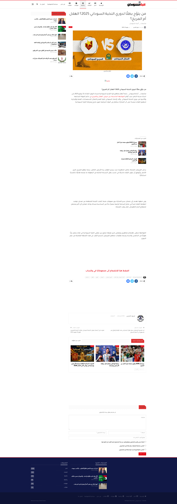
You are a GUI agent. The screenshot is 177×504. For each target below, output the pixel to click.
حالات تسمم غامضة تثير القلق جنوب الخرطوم (45, 50)
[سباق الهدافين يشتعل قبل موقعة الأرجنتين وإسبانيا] (142, 153)
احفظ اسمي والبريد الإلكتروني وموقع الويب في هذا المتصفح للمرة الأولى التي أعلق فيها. (122, 442)
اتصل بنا (42, 4)
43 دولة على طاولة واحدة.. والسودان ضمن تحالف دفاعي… (45, 27)
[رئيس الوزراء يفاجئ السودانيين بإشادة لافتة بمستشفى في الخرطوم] (62, 45)
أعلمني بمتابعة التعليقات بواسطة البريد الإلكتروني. (131, 446)
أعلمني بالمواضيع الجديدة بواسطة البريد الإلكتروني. (131, 450)
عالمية (65, 476)
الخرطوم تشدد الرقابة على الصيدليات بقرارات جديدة (45, 59)
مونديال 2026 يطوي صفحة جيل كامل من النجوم (127, 143)
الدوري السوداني (109, 277)
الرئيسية (101, 5)
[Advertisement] (107, 180)
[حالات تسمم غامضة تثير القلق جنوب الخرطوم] (62, 52)
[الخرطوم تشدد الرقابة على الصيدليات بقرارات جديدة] (62, 60)
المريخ (97, 277)
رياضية (83, 5)
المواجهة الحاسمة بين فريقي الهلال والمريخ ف (108, 97)
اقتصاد (89, 5)
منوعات (76, 5)
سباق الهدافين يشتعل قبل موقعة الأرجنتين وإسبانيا (128, 151)
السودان (102, 277)
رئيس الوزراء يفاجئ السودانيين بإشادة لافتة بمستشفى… (45, 43)
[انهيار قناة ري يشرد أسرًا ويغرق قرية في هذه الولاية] (62, 37)
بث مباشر (87, 277)
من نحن (63, 4)
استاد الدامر (129, 277)
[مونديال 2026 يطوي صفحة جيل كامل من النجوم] (142, 144)
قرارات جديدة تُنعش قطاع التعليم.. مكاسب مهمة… (45, 19)
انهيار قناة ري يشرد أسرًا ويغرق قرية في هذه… (44, 35)
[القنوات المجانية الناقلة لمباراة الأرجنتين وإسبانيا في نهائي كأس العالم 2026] (142, 161)
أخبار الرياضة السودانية (137, 277)
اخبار (95, 5)
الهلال (92, 277)
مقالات (70, 5)
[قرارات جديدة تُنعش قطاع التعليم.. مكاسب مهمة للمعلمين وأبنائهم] (62, 21)
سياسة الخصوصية (52, 4)
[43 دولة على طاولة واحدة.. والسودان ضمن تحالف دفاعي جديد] (62, 29)
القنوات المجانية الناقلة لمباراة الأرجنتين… (129, 159)
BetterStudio (42, 501)
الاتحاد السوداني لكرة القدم (119, 277)
